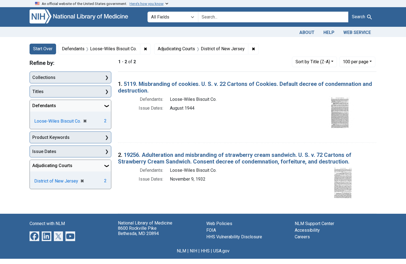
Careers (302, 236)
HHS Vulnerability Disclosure (234, 236)
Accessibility (307, 230)
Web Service (357, 32)
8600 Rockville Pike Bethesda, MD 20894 (138, 231)
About (307, 32)
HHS (205, 251)
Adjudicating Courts (52, 165)
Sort (313, 61)
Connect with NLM (47, 223)
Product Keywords (51, 137)
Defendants (44, 105)
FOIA (211, 230)
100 (355, 61)
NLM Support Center (314, 223)
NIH (193, 251)
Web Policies (219, 223)
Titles (38, 91)
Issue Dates (44, 151)
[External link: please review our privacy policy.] (34, 235)
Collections (44, 77)
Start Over (42, 48)
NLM (181, 251)
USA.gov (221, 251)
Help (328, 32)
